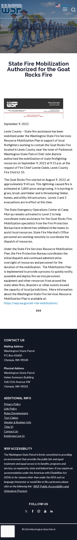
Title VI (8, 426)
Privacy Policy (12, 404)
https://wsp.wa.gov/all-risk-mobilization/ (30, 303)
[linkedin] (51, 511)
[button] (65, 9)
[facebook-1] (33, 511)
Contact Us (11, 431)
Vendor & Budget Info (17, 422)
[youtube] (45, 511)
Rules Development (16, 413)
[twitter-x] (26, 511)
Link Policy (10, 408)
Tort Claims (11, 417)
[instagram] (38, 511)
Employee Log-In (14, 435)
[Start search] (73, 9)
